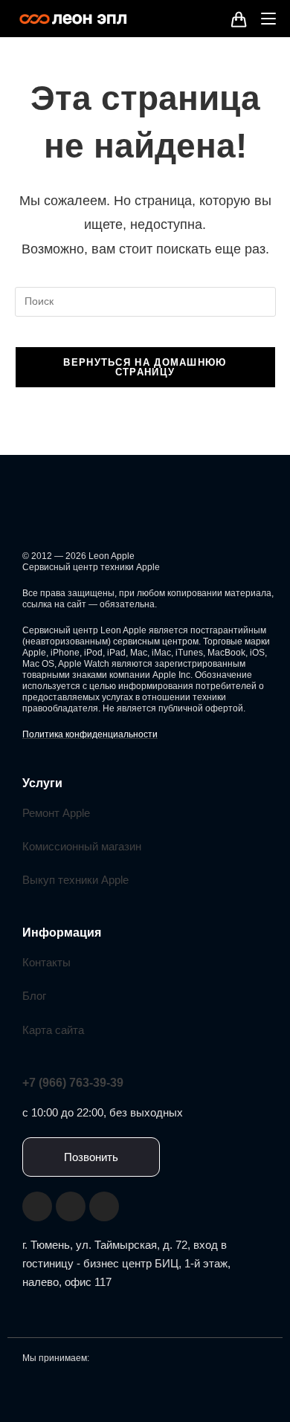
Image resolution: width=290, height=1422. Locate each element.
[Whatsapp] (71, 1206)
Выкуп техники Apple (75, 879)
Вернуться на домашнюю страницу (144, 367)
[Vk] (37, 1206)
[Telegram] (104, 1206)
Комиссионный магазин (81, 846)
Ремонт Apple (56, 813)
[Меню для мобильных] (263, 18)
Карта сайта (53, 1030)
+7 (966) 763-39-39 (72, 1082)
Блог (34, 995)
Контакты (46, 962)
